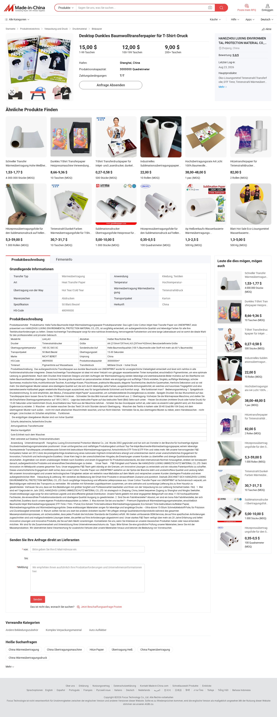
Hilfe (233, 19)
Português (74, 690)
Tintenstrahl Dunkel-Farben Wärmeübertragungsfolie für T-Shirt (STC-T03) (256, 473)
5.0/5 (236, 55)
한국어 (167, 690)
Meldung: (22, 567)
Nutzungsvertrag (101, 685)
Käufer (214, 19)
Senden (37, 599)
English (49, 690)
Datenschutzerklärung (125, 685)
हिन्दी (188, 690)
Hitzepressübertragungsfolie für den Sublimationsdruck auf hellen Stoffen (256, 445)
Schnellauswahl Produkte (185, 685)
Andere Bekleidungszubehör (22, 630)
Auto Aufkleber (97, 630)
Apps (249, 19)
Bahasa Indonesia (241, 690)
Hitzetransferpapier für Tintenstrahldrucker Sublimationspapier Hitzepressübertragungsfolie (256, 416)
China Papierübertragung (155, 649)
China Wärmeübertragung (24, 649)
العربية (157, 690)
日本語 (178, 690)
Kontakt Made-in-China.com (154, 685)
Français (87, 690)
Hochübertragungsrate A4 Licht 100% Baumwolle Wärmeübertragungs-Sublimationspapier (256, 388)
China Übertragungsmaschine (64, 649)
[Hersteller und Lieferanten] (24, 8)
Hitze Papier (97, 649)
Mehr (222, 87)
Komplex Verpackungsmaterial (64, 630)
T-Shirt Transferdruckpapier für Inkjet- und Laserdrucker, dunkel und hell (256, 331)
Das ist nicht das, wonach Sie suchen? (52, 606)
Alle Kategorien (17, 19)
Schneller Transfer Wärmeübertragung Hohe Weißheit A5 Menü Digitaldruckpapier (256, 275)
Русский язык (103, 690)
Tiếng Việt (223, 690)
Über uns (70, 685)
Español (61, 690)
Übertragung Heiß (122, 649)
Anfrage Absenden (111, 85)
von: (25, 549)
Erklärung (84, 685)
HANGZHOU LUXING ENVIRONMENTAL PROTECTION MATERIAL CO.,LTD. (243, 42)
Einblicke (206, 685)
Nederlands (144, 690)
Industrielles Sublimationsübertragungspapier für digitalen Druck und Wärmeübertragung (256, 360)
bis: (26, 558)
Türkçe (210, 690)
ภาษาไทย (198, 690)
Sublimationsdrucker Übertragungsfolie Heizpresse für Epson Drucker (256, 501)
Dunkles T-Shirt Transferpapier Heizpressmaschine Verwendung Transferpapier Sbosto (256, 303)
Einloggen (267, 10)
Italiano (118, 690)
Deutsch (130, 690)
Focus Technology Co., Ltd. (135, 697)
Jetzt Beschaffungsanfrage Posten (99, 606)
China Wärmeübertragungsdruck (28, 657)
